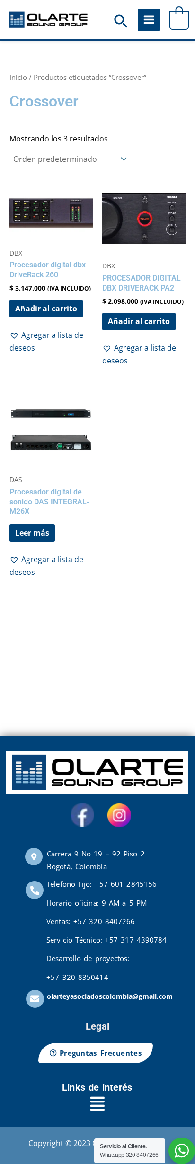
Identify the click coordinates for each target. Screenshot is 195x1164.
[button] (121, 22)
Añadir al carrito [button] (46, 308)
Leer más (32, 533)
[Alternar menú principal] (149, 20)
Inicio (18, 77)
